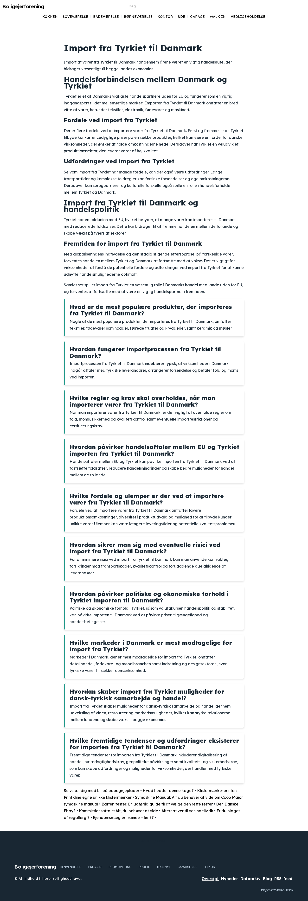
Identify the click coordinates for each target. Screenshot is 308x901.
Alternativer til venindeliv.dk (187, 810)
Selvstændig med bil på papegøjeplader (101, 790)
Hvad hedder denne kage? (168, 790)
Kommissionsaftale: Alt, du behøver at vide (118, 810)
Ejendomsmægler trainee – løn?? (123, 817)
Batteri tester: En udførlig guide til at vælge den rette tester (157, 804)
